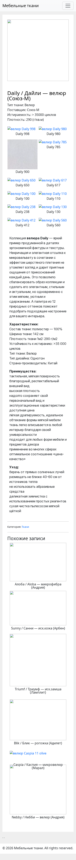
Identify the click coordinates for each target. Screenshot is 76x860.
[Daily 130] (53, 206)
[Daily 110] (53, 193)
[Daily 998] (21, 128)
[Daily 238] (21, 206)
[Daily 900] (22, 154)
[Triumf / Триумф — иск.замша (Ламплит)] (38, 659)
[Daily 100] (21, 193)
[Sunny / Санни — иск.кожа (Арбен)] (38, 607)
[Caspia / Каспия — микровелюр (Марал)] (28, 753)
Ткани (25, 527)
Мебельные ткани (20, 5)
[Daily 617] (53, 180)
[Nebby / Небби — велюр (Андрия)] (38, 789)
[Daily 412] (21, 220)
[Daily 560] (53, 220)
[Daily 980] (53, 128)
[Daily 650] (21, 180)
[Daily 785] (53, 142)
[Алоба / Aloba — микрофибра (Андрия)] (38, 561)
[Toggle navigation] (68, 6)
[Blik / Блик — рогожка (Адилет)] (38, 719)
